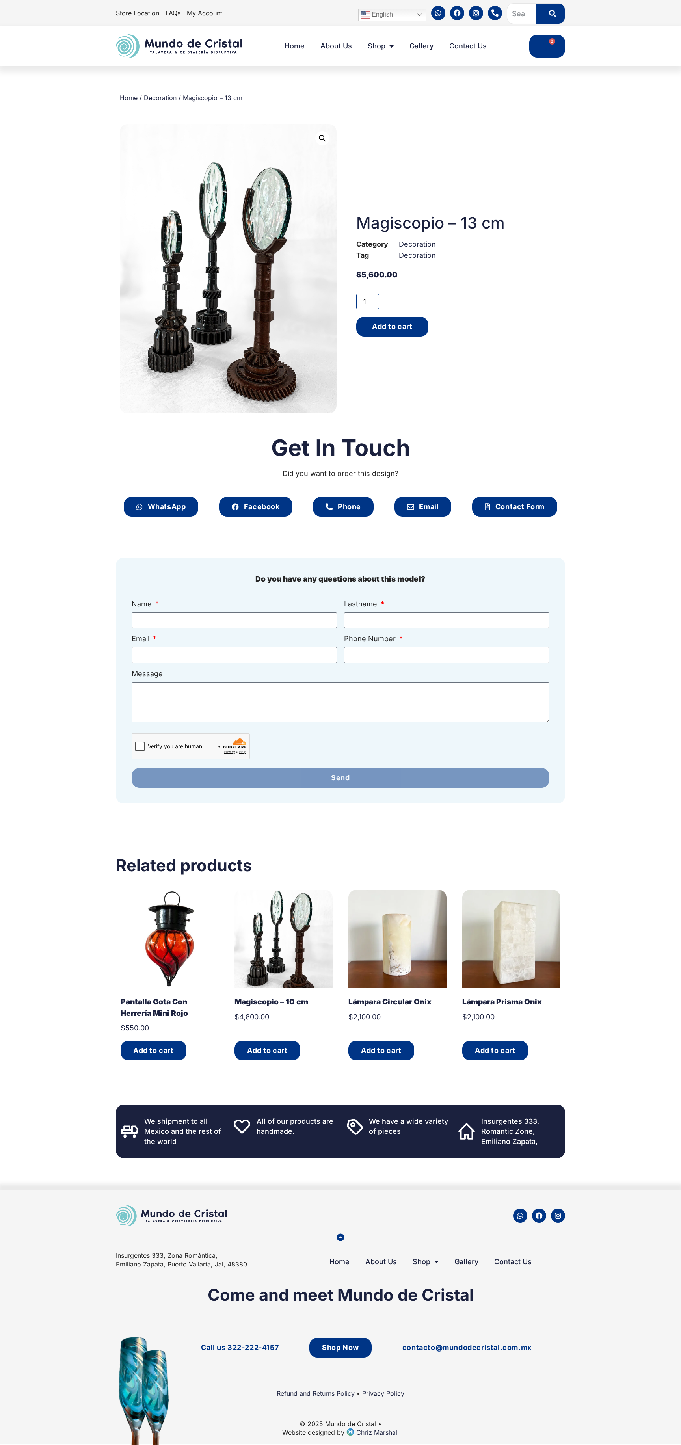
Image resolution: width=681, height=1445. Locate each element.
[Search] (550, 14)
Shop (376, 46)
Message (147, 674)
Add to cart (392, 326)
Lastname (361, 604)
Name (143, 604)
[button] (322, 138)
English (381, 14)
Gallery (421, 46)
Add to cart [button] (153, 1050)
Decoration (160, 98)
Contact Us (468, 46)
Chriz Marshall (376, 1432)
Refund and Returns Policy (316, 1393)
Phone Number (371, 639)
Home (295, 46)
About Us (336, 46)
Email (141, 639)
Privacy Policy (383, 1393)
